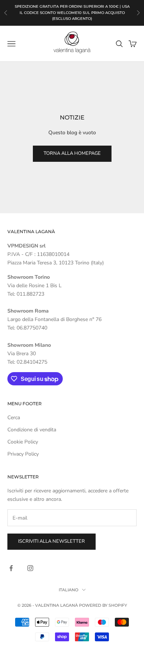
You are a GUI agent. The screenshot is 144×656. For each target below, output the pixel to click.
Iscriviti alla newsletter (51, 541)
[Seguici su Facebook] (11, 568)
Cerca (13, 417)
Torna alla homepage (72, 153)
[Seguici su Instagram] (30, 568)
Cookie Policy (22, 441)
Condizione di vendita (31, 429)
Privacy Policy (23, 453)
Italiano (68, 589)
